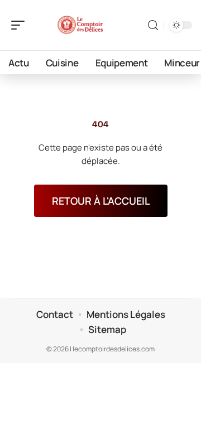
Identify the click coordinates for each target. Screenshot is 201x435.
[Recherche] (153, 25)
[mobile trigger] (20, 25)
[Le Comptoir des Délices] (80, 25)
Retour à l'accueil (101, 200)
